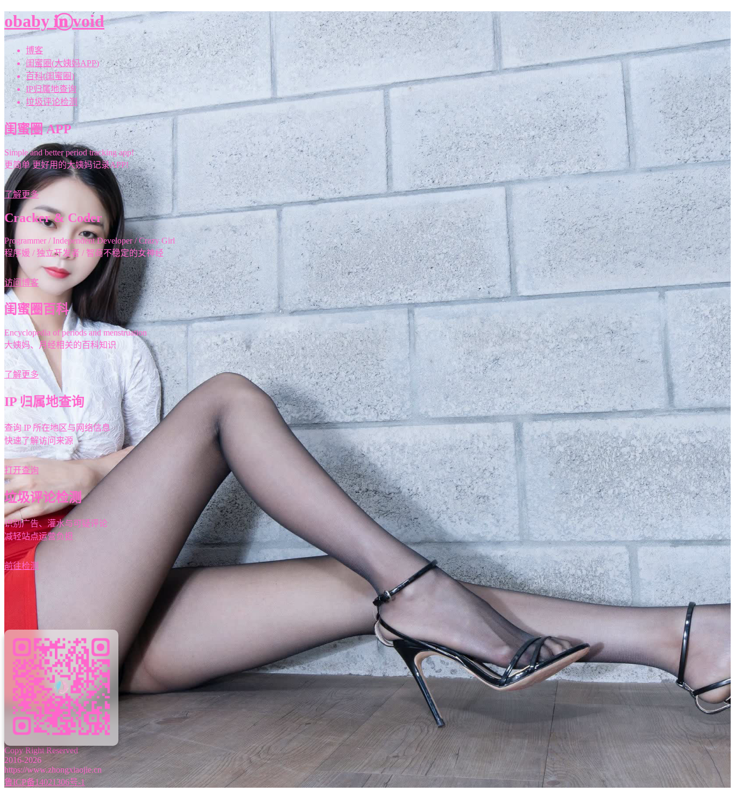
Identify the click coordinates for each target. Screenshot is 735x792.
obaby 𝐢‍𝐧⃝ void (54, 21)
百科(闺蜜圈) (50, 76)
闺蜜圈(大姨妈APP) (62, 63)
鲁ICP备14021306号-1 (44, 782)
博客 (34, 50)
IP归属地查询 (51, 89)
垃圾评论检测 (51, 101)
